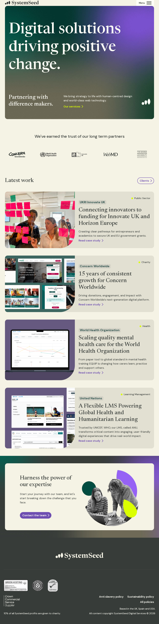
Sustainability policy (140, 597)
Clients (144, 181)
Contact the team (34, 515)
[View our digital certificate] (53, 585)
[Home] (22, 3)
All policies (147, 602)
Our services (72, 106)
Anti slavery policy (111, 597)
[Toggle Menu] (145, 3)
